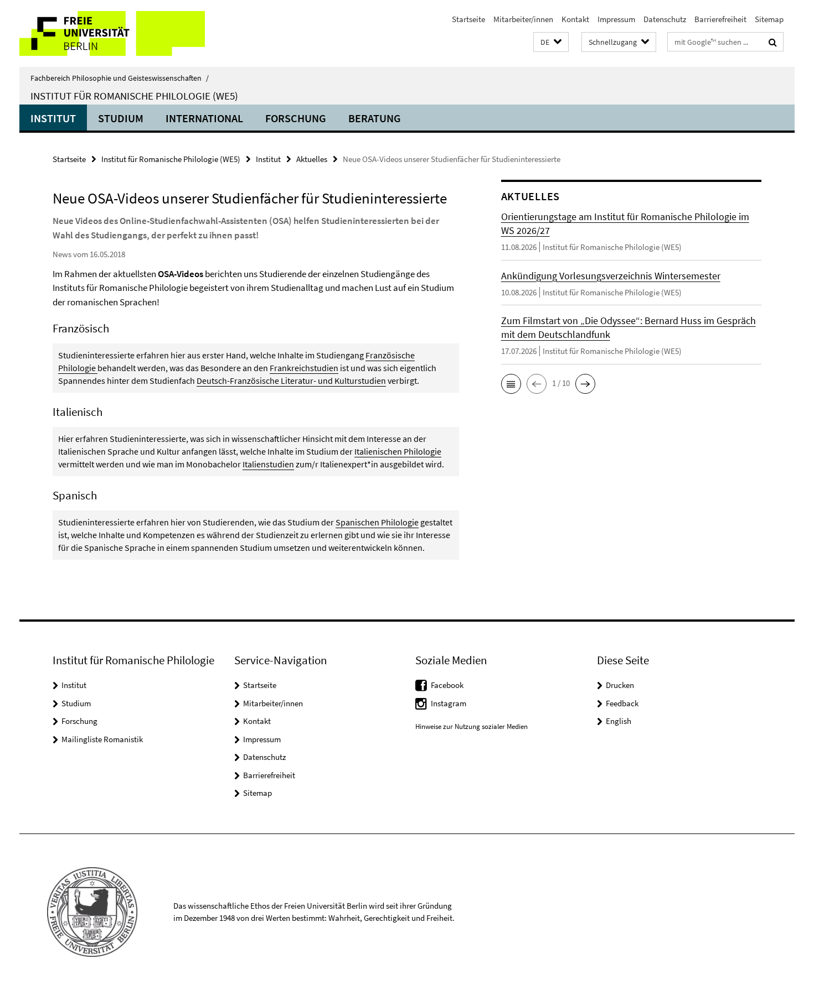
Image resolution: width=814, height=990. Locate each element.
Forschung (295, 118)
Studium (120, 118)
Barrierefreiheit (720, 19)
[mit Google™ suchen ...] (773, 42)
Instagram (448, 703)
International (204, 118)
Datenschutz (664, 19)
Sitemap (769, 19)
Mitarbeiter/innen (523, 19)
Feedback (622, 703)
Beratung (374, 118)
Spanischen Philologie (377, 522)
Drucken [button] (620, 685)
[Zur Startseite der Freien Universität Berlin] (112, 33)
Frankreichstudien (304, 367)
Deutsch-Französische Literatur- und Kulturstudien (291, 380)
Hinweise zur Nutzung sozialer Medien (471, 726)
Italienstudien (268, 464)
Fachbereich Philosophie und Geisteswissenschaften (119, 78)
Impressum (616, 19)
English (618, 721)
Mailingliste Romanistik (102, 739)
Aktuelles (311, 159)
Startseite (468, 19)
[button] (551, 42)
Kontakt (575, 19)
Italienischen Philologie (397, 451)
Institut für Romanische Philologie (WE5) (134, 95)
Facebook (447, 685)
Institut (53, 118)
